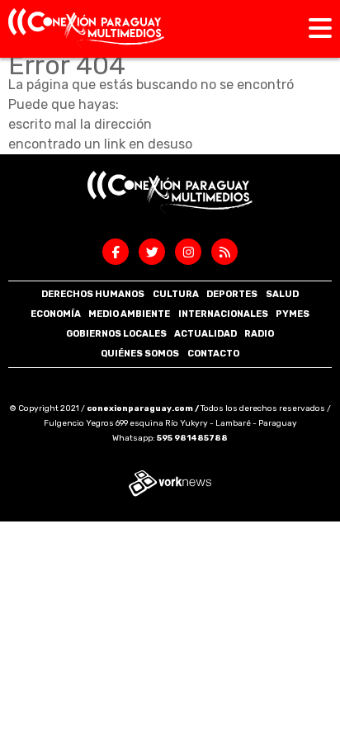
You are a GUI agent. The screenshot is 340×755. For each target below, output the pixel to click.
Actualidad (205, 333)
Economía (56, 314)
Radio (259, 333)
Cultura (176, 294)
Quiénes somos (140, 353)
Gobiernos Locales (116, 333)
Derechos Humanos (92, 294)
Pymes (292, 314)
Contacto (213, 353)
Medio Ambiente (129, 314)
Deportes (231, 294)
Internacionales (223, 314)
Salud (282, 294)
